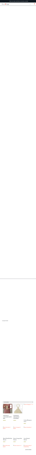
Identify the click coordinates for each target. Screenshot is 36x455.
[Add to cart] (11, 407)
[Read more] (31, 448)
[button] (30, 4)
